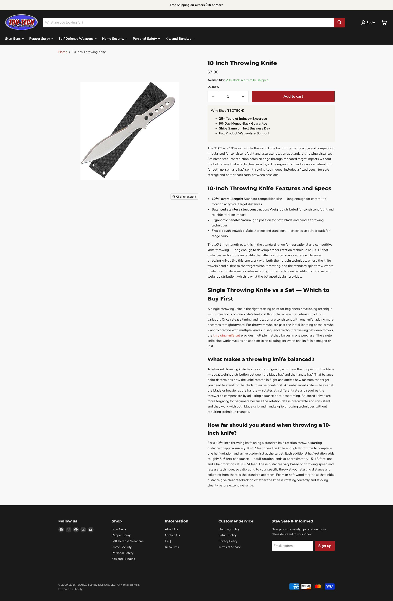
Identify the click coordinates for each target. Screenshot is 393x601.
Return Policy (227, 535)
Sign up (324, 545)
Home (62, 52)
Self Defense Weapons (76, 38)
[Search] (339, 22)
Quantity (213, 87)
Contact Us (172, 535)
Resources (172, 547)
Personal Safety (145, 38)
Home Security (113, 38)
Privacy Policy (227, 541)
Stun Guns (13, 38)
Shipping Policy (229, 529)
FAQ (168, 541)
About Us (171, 529)
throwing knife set (226, 335)
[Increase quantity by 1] (243, 96)
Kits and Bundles (178, 38)
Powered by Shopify (70, 589)
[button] (369, 22)
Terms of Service (229, 547)
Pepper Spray (40, 38)
